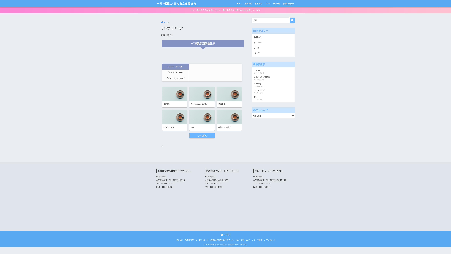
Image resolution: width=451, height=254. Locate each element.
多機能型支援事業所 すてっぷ (222, 240)
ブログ (267, 4)
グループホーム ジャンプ (245, 240)
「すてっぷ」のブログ (175, 78)
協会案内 (248, 4)
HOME (227, 235)
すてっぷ (258, 42)
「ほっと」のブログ (175, 72)
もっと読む (202, 135)
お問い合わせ (288, 4)
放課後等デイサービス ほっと (196, 240)
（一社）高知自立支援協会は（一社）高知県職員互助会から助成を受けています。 (225, 10)
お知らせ (258, 37)
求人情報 (276, 4)
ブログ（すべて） (175, 67)
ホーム (239, 4)
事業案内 (258, 4)
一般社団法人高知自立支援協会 (176, 3)
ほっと (257, 53)
